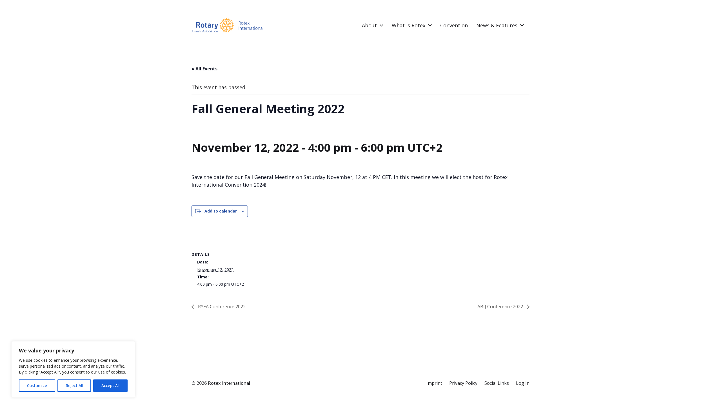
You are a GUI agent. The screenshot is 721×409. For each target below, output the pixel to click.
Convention (454, 25)
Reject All (74, 385)
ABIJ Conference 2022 (500, 306)
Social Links (496, 383)
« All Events (204, 69)
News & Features (496, 25)
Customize (37, 385)
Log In (522, 383)
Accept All (110, 385)
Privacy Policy (463, 383)
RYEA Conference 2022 (221, 306)
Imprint (434, 383)
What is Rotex (408, 25)
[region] (73, 369)
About (369, 25)
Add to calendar (220, 211)
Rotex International (229, 383)
